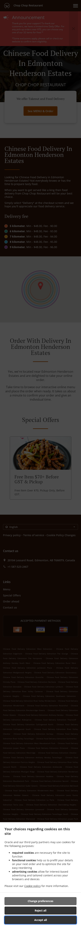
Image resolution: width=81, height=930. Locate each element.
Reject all (40, 910)
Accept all (40, 920)
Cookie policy (32, 886)
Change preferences (40, 901)
